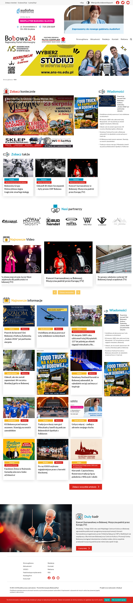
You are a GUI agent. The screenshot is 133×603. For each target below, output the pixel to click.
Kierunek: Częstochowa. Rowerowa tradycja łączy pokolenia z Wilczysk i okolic (84, 473)
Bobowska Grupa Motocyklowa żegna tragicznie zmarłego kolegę (16, 189)
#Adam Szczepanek (44, 182)
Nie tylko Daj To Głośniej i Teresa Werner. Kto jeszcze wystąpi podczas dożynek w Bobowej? (30, 100)
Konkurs (45, 462)
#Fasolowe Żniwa (11, 465)
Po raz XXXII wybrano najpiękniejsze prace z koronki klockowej (51, 469)
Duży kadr (26, 579)
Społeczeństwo (45, 329)
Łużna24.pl (32, 3)
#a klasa (24, 420)
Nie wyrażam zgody (118, 600)
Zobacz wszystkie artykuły (84, 487)
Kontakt (115, 39)
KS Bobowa (12, 420)
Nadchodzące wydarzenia (32, 572)
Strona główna (82, 39)
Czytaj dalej (82, 548)
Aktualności (95, 39)
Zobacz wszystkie (66, 292)
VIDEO (25, 569)
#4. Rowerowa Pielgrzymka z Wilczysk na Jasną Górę (85, 466)
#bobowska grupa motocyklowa (16, 182)
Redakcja (106, 39)
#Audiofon (92, 420)
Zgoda (107, 600)
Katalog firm (27, 575)
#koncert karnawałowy (77, 182)
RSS (49, 572)
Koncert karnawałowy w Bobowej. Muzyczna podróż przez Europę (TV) (81, 189)
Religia (79, 462)
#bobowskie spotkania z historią (83, 332)
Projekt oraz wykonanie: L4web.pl (111, 588)
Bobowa (44, 179)
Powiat (11, 179)
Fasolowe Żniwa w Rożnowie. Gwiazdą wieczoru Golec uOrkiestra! (17, 472)
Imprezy (11, 462)
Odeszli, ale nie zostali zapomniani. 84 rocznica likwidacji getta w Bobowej (16, 380)
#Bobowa (25, 329)
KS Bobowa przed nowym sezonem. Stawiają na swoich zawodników (17, 427)
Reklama (124, 39)
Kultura (12, 329)
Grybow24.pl (22, 3)
